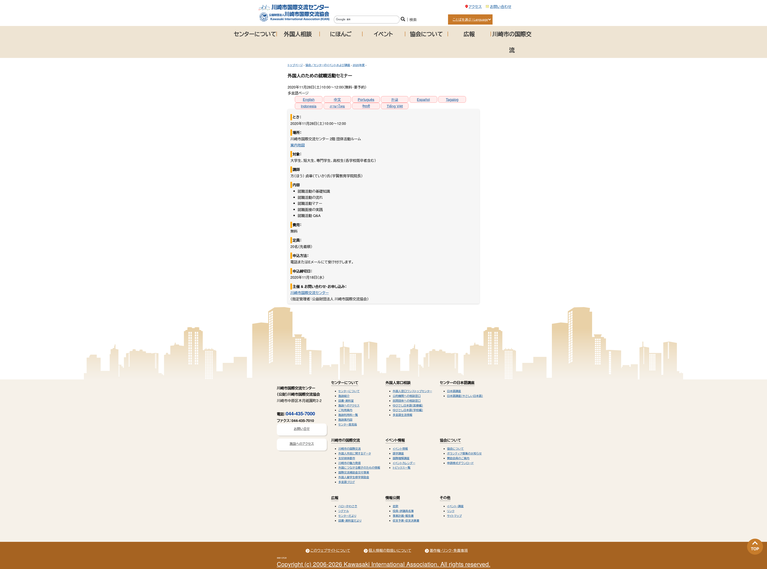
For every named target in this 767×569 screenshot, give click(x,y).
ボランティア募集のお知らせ (464, 453)
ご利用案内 (345, 410)
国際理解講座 (401, 458)
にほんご (341, 34)
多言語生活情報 (402, 415)
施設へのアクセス (349, 405)
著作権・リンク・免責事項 (449, 550)
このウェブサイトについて (330, 550)
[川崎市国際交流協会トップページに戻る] (294, 20)
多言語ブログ (346, 482)
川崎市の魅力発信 (349, 463)
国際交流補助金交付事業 (353, 472)
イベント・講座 (455, 506)
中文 (337, 99)
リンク (450, 511)
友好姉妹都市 (346, 458)
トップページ (295, 65)
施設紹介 (344, 396)
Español (423, 99)
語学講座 (398, 453)
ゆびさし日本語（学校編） (408, 410)
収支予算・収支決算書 (406, 520)
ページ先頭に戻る (755, 547)
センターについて (255, 34)
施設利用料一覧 (348, 415)
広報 (469, 34)
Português (366, 99)
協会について (426, 34)
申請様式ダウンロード (460, 463)
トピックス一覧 (401, 468)
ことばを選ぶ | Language (470, 19)
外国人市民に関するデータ (354, 453)
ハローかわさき (347, 506)
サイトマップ (454, 516)
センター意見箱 (347, 424)
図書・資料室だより (350, 520)
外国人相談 (298, 34)
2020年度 (359, 65)
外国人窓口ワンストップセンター (412, 391)
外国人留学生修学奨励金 (353, 477)
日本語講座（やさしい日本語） (465, 396)
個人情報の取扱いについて (390, 550)
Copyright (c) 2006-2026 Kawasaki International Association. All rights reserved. (383, 564)
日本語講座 (454, 391)
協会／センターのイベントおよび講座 (327, 65)
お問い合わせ (500, 6)
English (309, 99)
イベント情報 (400, 449)
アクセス (475, 6)
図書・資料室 (346, 401)
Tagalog (452, 99)
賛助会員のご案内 (458, 458)
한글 (394, 99)
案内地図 (297, 144)
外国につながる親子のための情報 (359, 468)
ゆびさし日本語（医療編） (408, 405)
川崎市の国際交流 (512, 42)
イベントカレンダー (404, 463)
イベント (383, 34)
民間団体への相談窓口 (407, 401)
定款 (395, 506)
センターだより (347, 516)
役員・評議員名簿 (403, 511)
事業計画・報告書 (403, 516)
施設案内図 (345, 420)
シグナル (343, 511)
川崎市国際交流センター (309, 292)
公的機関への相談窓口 (407, 396)
